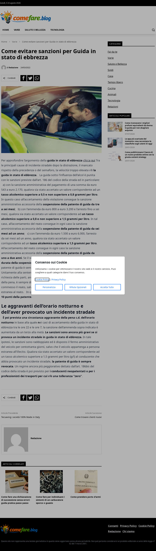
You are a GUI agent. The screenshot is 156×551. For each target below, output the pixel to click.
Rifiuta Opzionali (77, 287)
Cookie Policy (42, 279)
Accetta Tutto (107, 287)
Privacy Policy (58, 279)
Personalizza (49, 287)
